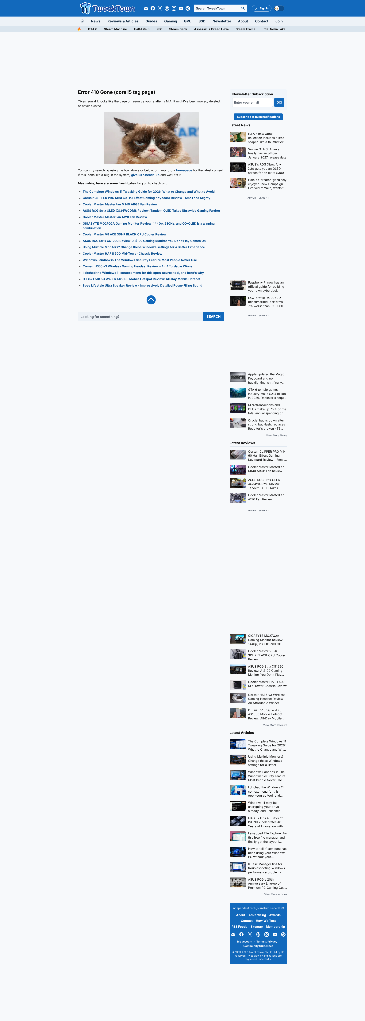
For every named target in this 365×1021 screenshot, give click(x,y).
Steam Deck (178, 29)
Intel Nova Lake (274, 29)
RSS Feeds (239, 926)
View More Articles (275, 894)
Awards (275, 915)
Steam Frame (246, 29)
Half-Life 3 (141, 29)
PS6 (159, 29)
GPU (187, 21)
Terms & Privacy (266, 941)
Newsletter (222, 21)
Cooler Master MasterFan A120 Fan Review (115, 217)
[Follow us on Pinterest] (188, 8)
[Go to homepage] (83, 21)
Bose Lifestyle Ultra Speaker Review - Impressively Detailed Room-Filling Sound (142, 285)
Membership (275, 926)
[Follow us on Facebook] (153, 8)
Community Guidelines (258, 945)
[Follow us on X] (160, 8)
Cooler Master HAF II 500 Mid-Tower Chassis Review (122, 253)
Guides (151, 21)
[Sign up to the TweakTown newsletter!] (146, 8)
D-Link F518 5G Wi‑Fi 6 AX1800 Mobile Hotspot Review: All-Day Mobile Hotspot (141, 279)
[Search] (243, 8)
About (243, 21)
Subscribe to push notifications (258, 117)
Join (279, 21)
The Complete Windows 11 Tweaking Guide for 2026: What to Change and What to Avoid (149, 191)
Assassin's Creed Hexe (211, 29)
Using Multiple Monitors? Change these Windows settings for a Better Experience (144, 247)
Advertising (257, 915)
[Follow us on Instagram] (174, 8)
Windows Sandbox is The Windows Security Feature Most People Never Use (140, 260)
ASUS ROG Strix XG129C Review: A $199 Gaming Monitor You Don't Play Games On (144, 241)
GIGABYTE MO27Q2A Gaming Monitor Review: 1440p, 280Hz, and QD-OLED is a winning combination (149, 226)
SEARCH (213, 316)
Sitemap (257, 926)
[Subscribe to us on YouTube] (181, 8)
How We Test (266, 921)
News (95, 21)
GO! (279, 102)
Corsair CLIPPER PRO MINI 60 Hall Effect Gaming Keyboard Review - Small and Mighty (146, 198)
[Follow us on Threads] (167, 8)
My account (244, 941)
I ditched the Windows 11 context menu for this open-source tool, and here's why (143, 273)
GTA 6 (92, 29)
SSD (202, 21)
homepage (184, 170)
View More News (276, 435)
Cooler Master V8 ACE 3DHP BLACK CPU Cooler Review (125, 234)
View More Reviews (275, 724)
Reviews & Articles (123, 21)
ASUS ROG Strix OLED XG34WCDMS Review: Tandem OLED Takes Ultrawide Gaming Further (151, 210)
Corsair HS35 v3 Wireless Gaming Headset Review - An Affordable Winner (138, 266)
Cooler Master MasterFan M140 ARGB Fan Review (120, 204)
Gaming (170, 21)
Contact (261, 21)
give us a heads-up (145, 175)
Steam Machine (115, 29)
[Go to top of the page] (151, 299)
